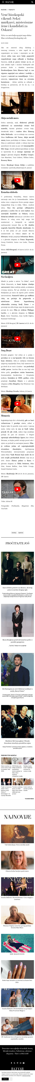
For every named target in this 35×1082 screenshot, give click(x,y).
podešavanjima (26, 1075)
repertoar (20, 532)
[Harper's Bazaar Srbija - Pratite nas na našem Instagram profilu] (20, 1063)
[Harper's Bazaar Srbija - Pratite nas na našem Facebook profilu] (11, 1063)
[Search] (32, 2)
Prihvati (5, 1079)
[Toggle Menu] (3, 2)
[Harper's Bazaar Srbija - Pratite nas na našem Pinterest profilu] (17, 1063)
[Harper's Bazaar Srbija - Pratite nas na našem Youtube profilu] (23, 1063)
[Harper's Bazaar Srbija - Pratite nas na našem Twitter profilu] (14, 1063)
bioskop (14, 532)
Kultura (4, 9)
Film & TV (12, 9)
